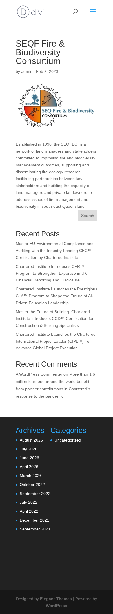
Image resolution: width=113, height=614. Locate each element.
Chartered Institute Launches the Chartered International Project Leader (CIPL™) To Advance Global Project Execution (56, 341)
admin (26, 71)
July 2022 (28, 502)
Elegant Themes (56, 598)
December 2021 (34, 520)
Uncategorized (67, 440)
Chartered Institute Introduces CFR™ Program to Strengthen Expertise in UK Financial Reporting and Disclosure (51, 273)
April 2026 (29, 466)
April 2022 (29, 511)
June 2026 (29, 457)
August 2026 (31, 440)
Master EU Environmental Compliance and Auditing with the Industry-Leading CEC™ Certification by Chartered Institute (55, 250)
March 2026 (31, 475)
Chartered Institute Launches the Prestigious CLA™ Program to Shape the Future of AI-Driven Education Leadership (56, 296)
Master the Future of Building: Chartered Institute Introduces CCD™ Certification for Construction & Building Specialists (55, 318)
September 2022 (35, 493)
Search (87, 215)
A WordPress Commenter (39, 374)
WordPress (56, 605)
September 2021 (35, 529)
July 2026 (28, 449)
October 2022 (32, 484)
